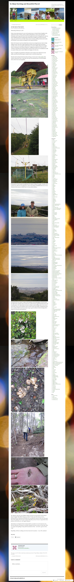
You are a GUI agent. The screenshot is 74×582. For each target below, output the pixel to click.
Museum (53, 269)
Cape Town (54, 171)
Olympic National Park (56, 294)
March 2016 (54, 116)
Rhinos (53, 320)
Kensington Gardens (55, 234)
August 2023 (54, 65)
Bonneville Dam (55, 159)
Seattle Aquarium (55, 333)
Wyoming (54, 388)
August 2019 (54, 86)
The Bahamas (54, 351)
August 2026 (54, 56)
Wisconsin (54, 386)
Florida (53, 195)
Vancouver (54, 369)
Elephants (54, 191)
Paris (53, 300)
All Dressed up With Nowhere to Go (42, 24)
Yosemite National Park (56, 389)
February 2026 (54, 57)
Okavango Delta (54, 293)
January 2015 (54, 126)
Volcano (53, 373)
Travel (53, 360)
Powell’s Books (54, 311)
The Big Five (54, 352)
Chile (53, 177)
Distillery (53, 186)
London (53, 244)
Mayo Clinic (54, 254)
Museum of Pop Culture (56, 270)
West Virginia (54, 378)
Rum (53, 326)
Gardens (53, 202)
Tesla (53, 349)
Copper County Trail (55, 32)
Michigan (53, 257)
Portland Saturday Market (56, 309)
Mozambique (54, 266)
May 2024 (53, 62)
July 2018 (53, 98)
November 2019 (54, 83)
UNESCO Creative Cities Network (57, 362)
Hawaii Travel (54, 212)
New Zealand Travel (55, 287)
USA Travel (54, 367)
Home (12, 20)
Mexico (53, 256)
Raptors (53, 317)
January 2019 (54, 91)
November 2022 (54, 67)
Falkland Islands (54, 194)
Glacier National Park (55, 205)
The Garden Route (55, 353)
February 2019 (54, 90)
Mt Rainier (54, 267)
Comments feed (55, 398)
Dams (53, 184)
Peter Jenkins (54, 307)
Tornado (53, 358)
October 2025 (54, 59)
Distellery (53, 185)
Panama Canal (54, 298)
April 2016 (54, 115)
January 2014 (54, 133)
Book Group (54, 160)
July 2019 (53, 87)
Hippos (53, 216)
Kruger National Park (55, 237)
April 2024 (54, 63)
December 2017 (54, 101)
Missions (53, 261)
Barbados (53, 157)
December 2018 (54, 92)
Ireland (53, 229)
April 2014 (54, 131)
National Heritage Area (56, 272)
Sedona (53, 335)
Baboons (53, 156)
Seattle (53, 332)
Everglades (54, 193)
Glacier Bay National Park (56, 204)
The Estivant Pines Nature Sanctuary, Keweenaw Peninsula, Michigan (56, 29)
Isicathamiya (54, 230)
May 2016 (53, 114)
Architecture (54, 151)
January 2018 (54, 100)
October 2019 (54, 84)
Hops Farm (54, 217)
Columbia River (54, 181)
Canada (53, 170)
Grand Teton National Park (56, 208)
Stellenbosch (54, 347)
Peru (53, 306)
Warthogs (53, 374)
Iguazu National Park (55, 222)
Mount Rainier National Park (57, 265)
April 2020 (54, 80)
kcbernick (22, 28)
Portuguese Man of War (56, 310)
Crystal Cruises (54, 183)
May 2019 (53, 88)
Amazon (53, 145)
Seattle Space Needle (55, 334)
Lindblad (53, 241)
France (53, 197)
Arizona (53, 153)
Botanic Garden (54, 162)
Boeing (53, 158)
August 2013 (54, 136)
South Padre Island (55, 343)
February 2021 (54, 75)
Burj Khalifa (54, 167)
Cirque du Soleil (54, 179)
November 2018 (54, 93)
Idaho (53, 221)
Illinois (53, 223)
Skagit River (54, 336)
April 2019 (54, 89)
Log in (53, 396)
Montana (53, 264)
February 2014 (54, 132)
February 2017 (54, 105)
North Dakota (54, 291)
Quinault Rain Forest (55, 316)
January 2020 (54, 81)
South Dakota (54, 341)
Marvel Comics (54, 248)
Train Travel (54, 359)
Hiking (53, 215)
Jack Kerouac (54, 231)
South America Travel (55, 339)
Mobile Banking (54, 263)
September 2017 (55, 102)
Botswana (53, 163)
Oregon (53, 296)
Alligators (53, 144)
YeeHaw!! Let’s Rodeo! (55, 31)
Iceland (53, 220)
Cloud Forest (54, 180)
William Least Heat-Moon (56, 384)
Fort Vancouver (54, 196)
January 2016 (54, 117)
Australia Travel (54, 155)
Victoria (53, 371)
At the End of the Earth (17, 27)
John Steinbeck (54, 233)
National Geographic (55, 271)
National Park (54, 275)
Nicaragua (54, 288)
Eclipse (53, 189)
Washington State (55, 375)
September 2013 (55, 135)
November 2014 (54, 127)
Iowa (53, 228)
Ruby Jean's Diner (55, 325)
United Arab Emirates (55, 364)
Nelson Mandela (55, 280)
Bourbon (53, 164)
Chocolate (54, 178)
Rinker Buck (54, 322)
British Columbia (55, 166)
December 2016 (54, 107)
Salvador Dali (54, 327)
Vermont (53, 370)
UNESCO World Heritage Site (57, 363)
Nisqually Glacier (55, 289)
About (15, 20)
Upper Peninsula (55, 365)
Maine (53, 246)
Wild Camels (54, 379)
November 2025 (54, 58)
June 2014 (54, 129)
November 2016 (54, 108)
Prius (53, 313)
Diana (56, 42)
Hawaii (53, 211)
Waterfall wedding (55, 376)
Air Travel (54, 141)
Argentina (54, 152)
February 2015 (54, 125)
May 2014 (53, 130)
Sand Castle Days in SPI (58, 43)
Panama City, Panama (55, 299)
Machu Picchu (54, 245)
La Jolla (53, 239)
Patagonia (53, 301)
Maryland (54, 249)
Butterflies (54, 168)
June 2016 (54, 113)
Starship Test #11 (55, 33)
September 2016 (55, 110)
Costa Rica (54, 182)
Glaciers (53, 206)
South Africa (54, 338)
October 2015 (54, 119)
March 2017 (54, 104)
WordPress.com (55, 399)
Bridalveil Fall (54, 165)
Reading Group (54, 318)
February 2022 (54, 72)
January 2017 (54, 106)
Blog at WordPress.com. (60, 579)
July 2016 (53, 112)
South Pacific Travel (55, 342)
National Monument (55, 274)
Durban (53, 188)
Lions (53, 242)
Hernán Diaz (54, 214)
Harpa (53, 210)
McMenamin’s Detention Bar (57, 255)
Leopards (53, 240)
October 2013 (54, 134)
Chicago (53, 176)
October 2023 (54, 64)
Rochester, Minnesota (55, 324)
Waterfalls (54, 377)
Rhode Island (54, 321)
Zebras (53, 391)
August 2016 (54, 111)
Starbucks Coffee (55, 346)
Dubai (53, 187)
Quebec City (54, 314)
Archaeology (54, 150)
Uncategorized (54, 361)
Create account (54, 395)
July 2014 (53, 128)
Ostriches (53, 297)
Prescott (53, 312)
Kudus (53, 238)
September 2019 (55, 85)
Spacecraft (54, 344)
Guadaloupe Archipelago (56, 209)
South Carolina (54, 340)
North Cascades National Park (57, 290)
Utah (53, 368)
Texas (53, 350)
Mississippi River (55, 262)
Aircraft (53, 142)
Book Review (54, 161)
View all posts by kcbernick (23, 548)
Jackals (53, 232)
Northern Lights (55, 292)
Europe (53, 192)
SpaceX (53, 345)
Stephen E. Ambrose (55, 348)
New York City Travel (55, 286)
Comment (44, 572)
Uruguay (53, 366)
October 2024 (54, 61)
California (54, 169)
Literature (54, 243)
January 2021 (54, 76)
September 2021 (55, 73)
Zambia (53, 390)
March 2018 (54, 99)
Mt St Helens (54, 268)
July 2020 (53, 78)
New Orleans (54, 283)
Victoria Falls (54, 372)
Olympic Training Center (56, 295)
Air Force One (54, 140)
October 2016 (54, 109)
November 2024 (54, 60)
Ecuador (53, 190)
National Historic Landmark (56, 273)
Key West (53, 236)
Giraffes (53, 203)
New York (53, 284)
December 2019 (54, 82)
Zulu (53, 392)
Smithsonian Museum (55, 337)
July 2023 (53, 66)
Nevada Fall (54, 281)
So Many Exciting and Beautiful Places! (25, 4)
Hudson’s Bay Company (56, 218)
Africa (53, 139)
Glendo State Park (55, 207)
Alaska (53, 143)
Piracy (53, 308)
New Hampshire (55, 282)
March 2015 (54, 124)
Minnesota (54, 260)
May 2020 (53, 79)
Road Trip (54, 323)
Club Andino (41, 56)
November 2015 (54, 118)
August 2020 (54, 77)
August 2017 (54, 103)
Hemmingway (54, 213)
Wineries (53, 385)
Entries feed (54, 397)
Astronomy (54, 154)
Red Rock (53, 319)
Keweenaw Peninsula (55, 235)
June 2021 (54, 74)
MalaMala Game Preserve (56, 247)
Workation (54, 387)
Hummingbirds (54, 219)
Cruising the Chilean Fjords (16, 24)
